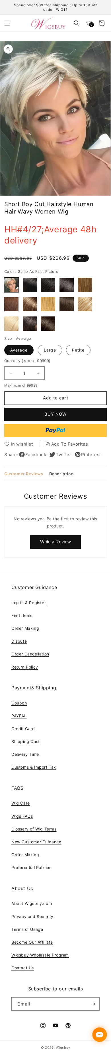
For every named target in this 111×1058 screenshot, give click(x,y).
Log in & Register (28, 602)
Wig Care (20, 803)
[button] (7, 23)
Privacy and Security (32, 916)
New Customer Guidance (36, 841)
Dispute (19, 641)
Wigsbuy (63, 1047)
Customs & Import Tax (33, 767)
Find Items (21, 615)
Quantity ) (27, 360)
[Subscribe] (93, 1004)
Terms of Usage (27, 929)
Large (50, 350)
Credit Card (23, 728)
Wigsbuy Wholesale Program (40, 955)
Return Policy (24, 667)
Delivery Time (25, 754)
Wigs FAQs (22, 816)
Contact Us (22, 967)
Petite (78, 350)
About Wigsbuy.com (31, 903)
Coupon (19, 702)
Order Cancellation (30, 653)
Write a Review (55, 541)
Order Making (25, 628)
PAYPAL (19, 715)
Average (19, 350)
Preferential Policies (31, 867)
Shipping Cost (25, 741)
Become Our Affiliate (32, 942)
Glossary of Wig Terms (34, 829)
